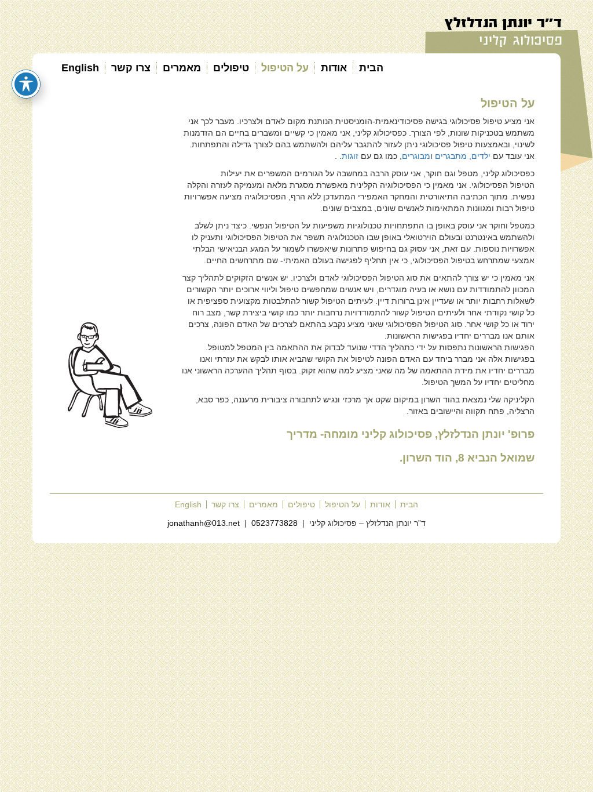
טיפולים (231, 68)
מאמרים (182, 68)
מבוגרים (416, 156)
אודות (334, 68)
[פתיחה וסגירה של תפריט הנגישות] (26, 84)
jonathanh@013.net (203, 523)
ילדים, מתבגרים (462, 156)
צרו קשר (131, 68)
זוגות (351, 156)
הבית (371, 68)
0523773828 (274, 523)
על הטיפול (285, 68)
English (80, 68)
